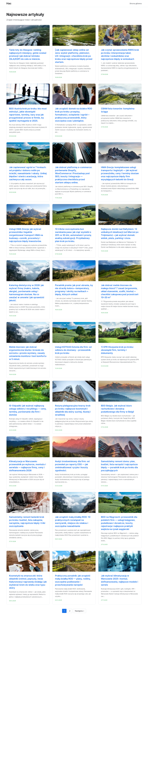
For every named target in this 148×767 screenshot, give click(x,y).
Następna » (79, 611)
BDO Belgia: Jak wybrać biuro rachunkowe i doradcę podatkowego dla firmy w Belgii (117, 408)
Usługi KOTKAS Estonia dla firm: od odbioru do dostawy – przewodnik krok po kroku (73, 350)
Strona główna (136, 3)
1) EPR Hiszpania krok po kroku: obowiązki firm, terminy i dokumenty (117, 350)
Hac (8, 3)
